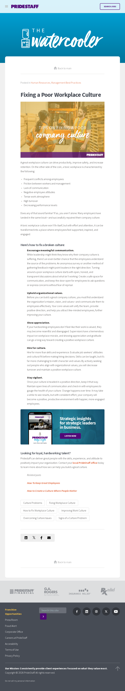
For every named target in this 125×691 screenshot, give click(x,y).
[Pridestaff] (25, 6)
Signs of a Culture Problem (73, 518)
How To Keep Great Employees (43, 483)
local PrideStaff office (85, 462)
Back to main (64, 68)
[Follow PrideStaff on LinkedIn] (87, 614)
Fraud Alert (11, 625)
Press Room (11, 619)
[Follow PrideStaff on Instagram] (96, 614)
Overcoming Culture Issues (37, 518)
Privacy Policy (12, 655)
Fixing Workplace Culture (62, 502)
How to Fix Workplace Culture (38, 510)
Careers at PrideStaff (16, 637)
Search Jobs (110, 6)
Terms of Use (12, 649)
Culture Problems (32, 502)
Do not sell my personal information (20, 680)
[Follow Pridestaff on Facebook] (77, 614)
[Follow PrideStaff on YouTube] (116, 614)
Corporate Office (14, 631)
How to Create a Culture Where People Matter (52, 490)
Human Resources (40, 82)
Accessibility (11, 643)
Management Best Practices (66, 82)
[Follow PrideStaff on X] (106, 614)
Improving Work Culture (74, 510)
